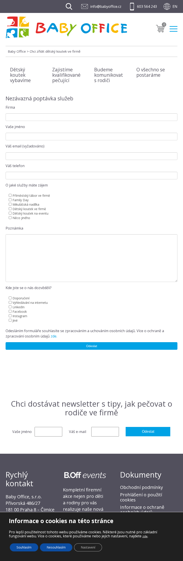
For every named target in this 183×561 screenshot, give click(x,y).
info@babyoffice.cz (105, 6)
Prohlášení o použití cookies (141, 497)
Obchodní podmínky (141, 487)
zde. (54, 336)
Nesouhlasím (56, 547)
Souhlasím (24, 547)
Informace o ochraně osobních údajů (142, 509)
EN (175, 6)
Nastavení (88, 547)
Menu (173, 27)
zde (145, 536)
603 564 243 (147, 6)
